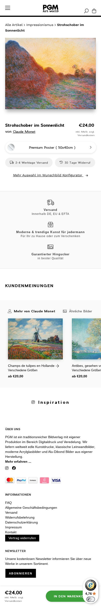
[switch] (90, 599)
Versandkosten (86, 135)
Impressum (13, 527)
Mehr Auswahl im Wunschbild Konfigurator (48, 175)
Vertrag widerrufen (22, 538)
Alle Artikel (14, 25)
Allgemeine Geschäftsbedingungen (31, 507)
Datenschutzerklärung (21, 522)
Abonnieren (20, 573)
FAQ (8, 503)
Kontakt (10, 532)
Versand (11, 512)
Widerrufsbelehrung (20, 517)
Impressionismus (39, 25)
